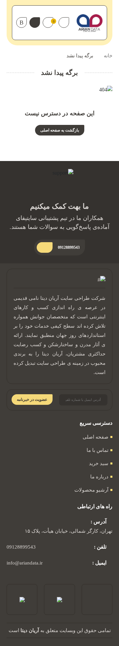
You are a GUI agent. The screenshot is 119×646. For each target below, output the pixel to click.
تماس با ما (97, 450)
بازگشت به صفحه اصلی (59, 130)
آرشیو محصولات (91, 490)
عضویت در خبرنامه (32, 399)
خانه (108, 55)
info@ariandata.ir (25, 562)
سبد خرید (98, 463)
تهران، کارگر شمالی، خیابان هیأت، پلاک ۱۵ (68, 531)
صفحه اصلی (95, 437)
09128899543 (21, 547)
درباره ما (99, 476)
